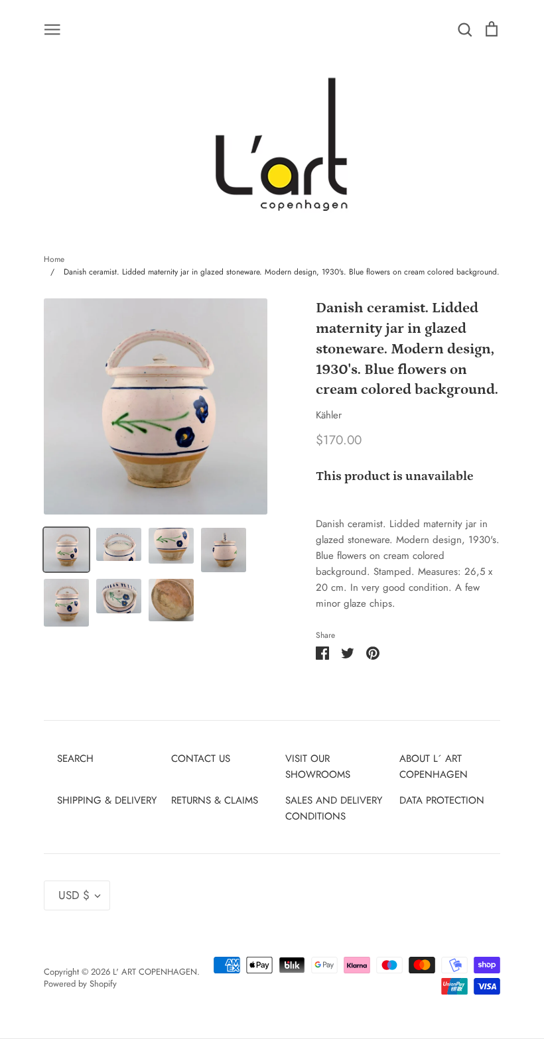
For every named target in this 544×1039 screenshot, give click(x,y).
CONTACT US (200, 758)
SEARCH (75, 758)
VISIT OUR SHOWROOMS (317, 766)
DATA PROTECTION (441, 800)
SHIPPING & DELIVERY (107, 800)
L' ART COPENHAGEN (155, 971)
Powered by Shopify (80, 983)
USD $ (74, 895)
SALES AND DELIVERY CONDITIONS (333, 808)
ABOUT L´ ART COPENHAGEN (433, 766)
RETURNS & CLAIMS (214, 800)
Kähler (329, 415)
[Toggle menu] (52, 28)
